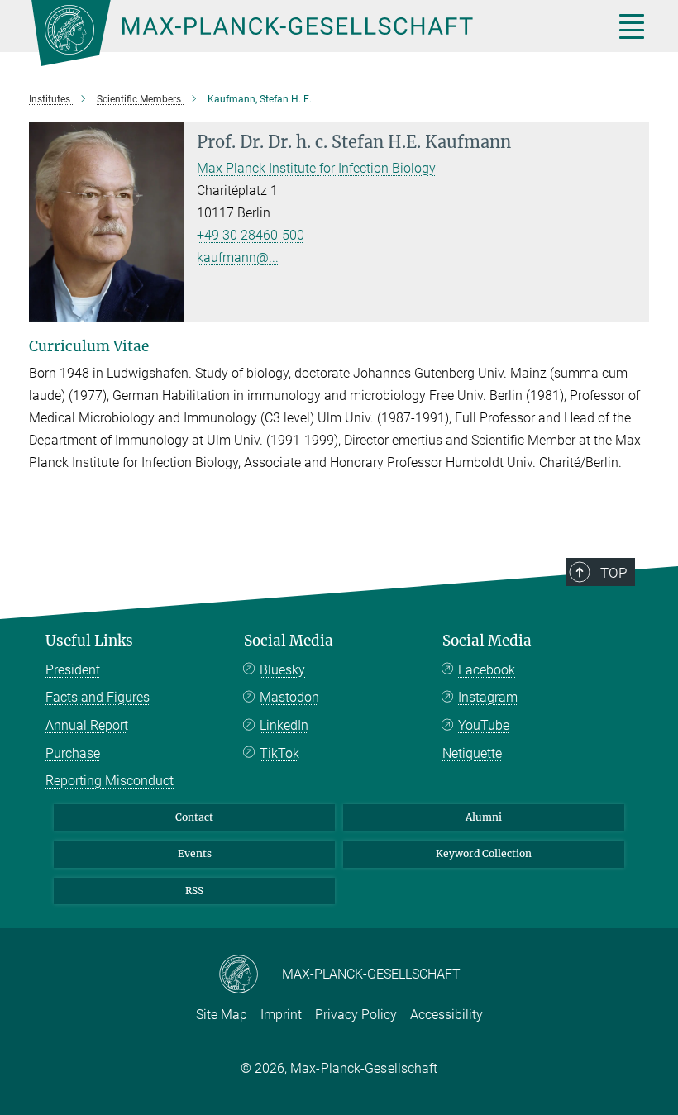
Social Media (288, 640)
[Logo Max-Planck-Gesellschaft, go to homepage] (302, 33)
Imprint (281, 1014)
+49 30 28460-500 (250, 235)
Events (195, 853)
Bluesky (282, 670)
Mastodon (289, 697)
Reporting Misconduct (109, 781)
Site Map (221, 1014)
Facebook (486, 670)
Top (613, 573)
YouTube (483, 725)
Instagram (488, 697)
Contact (194, 817)
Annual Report (86, 725)
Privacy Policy (356, 1014)
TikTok (279, 753)
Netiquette (472, 753)
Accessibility (446, 1014)
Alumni (484, 817)
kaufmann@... (238, 257)
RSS (194, 890)
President (72, 670)
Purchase (72, 753)
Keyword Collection (484, 853)
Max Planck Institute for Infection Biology (316, 168)
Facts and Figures (97, 697)
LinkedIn (284, 725)
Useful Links (89, 640)
